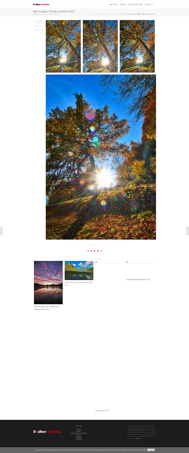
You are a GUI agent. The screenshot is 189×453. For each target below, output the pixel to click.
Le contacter (137, 438)
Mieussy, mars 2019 (102, 410)
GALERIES (123, 4)
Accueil (35, 14)
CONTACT (148, 4)
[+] (48, 282)
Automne (40, 23)
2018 (36, 23)
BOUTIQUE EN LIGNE (135, 4)
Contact (78, 435)
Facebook (79, 439)
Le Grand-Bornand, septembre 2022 (138, 279)
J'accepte (151, 450)
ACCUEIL (114, 4)
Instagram (79, 437)
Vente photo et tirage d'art (79, 433)
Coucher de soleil (38, 25)
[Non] (187, 450)
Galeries (78, 431)
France (37, 27)
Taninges (40, 30)
